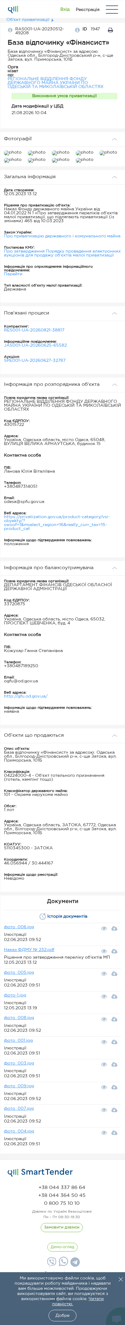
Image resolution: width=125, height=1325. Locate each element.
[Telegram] (74, 1264)
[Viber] (51, 1264)
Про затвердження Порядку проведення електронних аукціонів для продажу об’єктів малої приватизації (62, 253)
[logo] (40, 1172)
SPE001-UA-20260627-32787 (35, 360)
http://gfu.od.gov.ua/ (26, 696)
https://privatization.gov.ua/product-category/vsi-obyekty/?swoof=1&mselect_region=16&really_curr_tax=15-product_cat (57, 523)
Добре (62, 1315)
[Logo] (13, 9)
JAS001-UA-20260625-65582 (35, 345)
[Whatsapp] (62, 1265)
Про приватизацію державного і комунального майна (62, 236)
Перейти (13, 274)
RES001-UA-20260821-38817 (34, 330)
